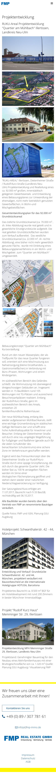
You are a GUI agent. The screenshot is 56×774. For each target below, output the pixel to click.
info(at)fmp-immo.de (29, 727)
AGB (28, 761)
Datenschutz (28, 758)
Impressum (28, 755)
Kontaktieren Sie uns (18, 708)
